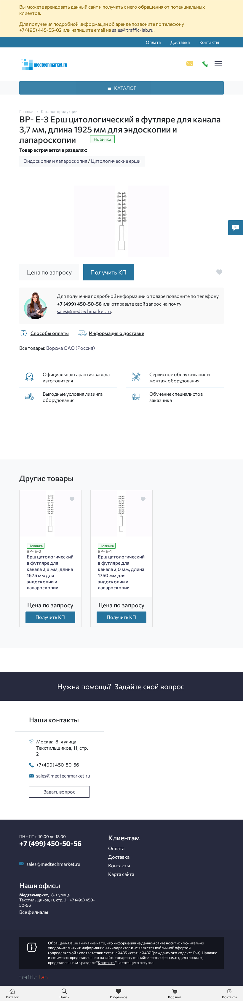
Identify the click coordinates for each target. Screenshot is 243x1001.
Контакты (209, 42)
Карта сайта (121, 874)
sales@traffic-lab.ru (133, 30)
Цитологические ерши (115, 161)
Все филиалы (33, 912)
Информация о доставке (116, 333)
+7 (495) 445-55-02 (40, 30)
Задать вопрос (59, 791)
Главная (26, 111)
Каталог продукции (59, 111)
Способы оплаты (50, 333)
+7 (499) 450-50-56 (79, 303)
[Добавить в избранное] (219, 272)
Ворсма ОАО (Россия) (70, 348)
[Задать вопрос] (235, 227)
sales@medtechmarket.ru (84, 311)
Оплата (153, 42)
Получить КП (50, 617)
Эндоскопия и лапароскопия (55, 161)
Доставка (180, 42)
